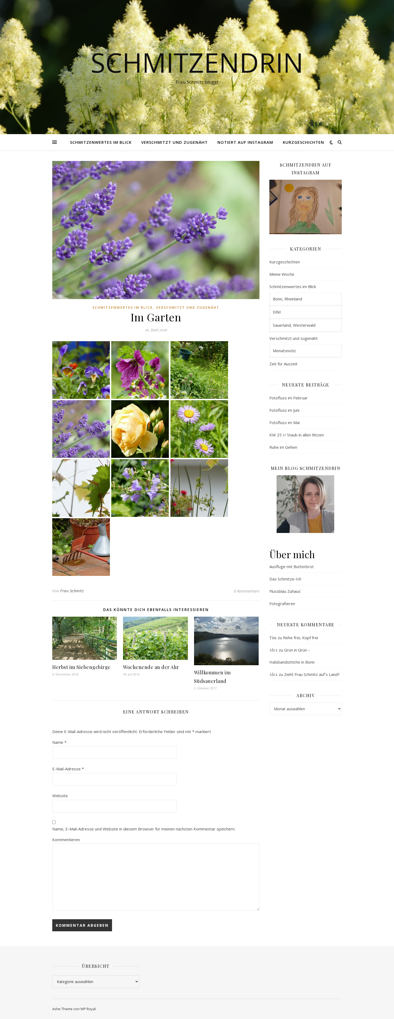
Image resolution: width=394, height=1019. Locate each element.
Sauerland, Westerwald (294, 325)
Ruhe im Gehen (283, 447)
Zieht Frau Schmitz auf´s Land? (312, 674)
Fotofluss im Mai (284, 422)
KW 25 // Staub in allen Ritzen (296, 434)
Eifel (277, 312)
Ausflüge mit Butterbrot (291, 566)
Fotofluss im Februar (288, 397)
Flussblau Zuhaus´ (285, 591)
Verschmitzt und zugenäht (174, 142)
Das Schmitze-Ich (285, 579)
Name (59, 742)
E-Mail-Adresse (68, 768)
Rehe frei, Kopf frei (300, 637)
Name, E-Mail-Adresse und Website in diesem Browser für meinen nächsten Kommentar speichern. (143, 829)
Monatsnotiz (284, 350)
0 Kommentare (246, 591)
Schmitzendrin (197, 62)
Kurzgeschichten (303, 142)
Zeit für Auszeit (283, 363)
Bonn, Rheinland (287, 298)
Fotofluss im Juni (284, 410)
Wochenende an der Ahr (151, 667)
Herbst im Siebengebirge (81, 667)
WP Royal (88, 1008)
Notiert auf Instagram (245, 142)
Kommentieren (66, 839)
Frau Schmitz (72, 590)
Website (60, 795)
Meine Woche (281, 274)
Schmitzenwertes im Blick (101, 142)
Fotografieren (282, 603)
